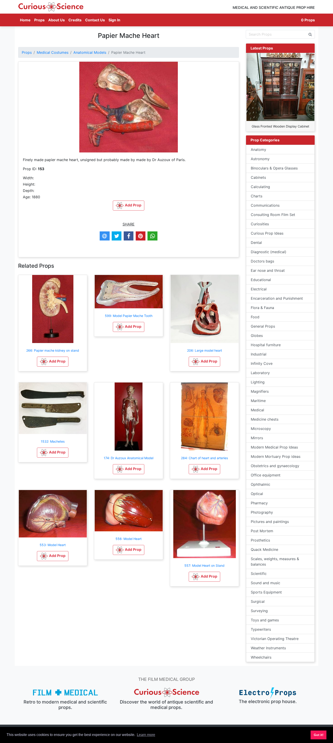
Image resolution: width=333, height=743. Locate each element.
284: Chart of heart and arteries (204, 458)
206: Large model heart (204, 350)
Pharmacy (259, 503)
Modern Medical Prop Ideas (274, 447)
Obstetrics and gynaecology (275, 465)
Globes (257, 335)
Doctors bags (262, 261)
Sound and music (265, 583)
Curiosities (260, 224)
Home (26, 19)
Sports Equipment (266, 592)
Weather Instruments (268, 648)
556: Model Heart (129, 539)
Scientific (259, 573)
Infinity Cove (262, 363)
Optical (257, 493)
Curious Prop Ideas (267, 233)
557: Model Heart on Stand (204, 565)
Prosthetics (260, 540)
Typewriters (261, 629)
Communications (265, 205)
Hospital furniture (266, 345)
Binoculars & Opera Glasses (274, 168)
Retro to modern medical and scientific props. (65, 704)
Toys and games (265, 620)
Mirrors (257, 438)
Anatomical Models (89, 52)
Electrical (259, 289)
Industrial (258, 354)
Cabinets (258, 177)
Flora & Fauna (262, 307)
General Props (263, 326)
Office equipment (265, 475)
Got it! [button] (318, 735)
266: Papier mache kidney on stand (52, 350)
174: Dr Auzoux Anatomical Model (128, 458)
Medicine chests (264, 419)
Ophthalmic (260, 484)
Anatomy (258, 149)
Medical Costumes (52, 52)
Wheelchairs (261, 657)
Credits (75, 20)
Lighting (258, 382)
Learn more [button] (146, 735)
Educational (261, 279)
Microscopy (261, 428)
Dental (256, 242)
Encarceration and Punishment (277, 298)
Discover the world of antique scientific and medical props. (166, 704)
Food (255, 317)
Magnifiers (260, 391)
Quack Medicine (264, 549)
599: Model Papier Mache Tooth (128, 316)
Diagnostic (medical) (268, 252)
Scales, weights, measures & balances (275, 561)
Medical (257, 410)
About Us (56, 20)
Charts (256, 196)
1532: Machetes (53, 441)
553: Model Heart (53, 545)
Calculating (260, 186)
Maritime (258, 400)
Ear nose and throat (268, 270)
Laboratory (260, 372)
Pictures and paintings (270, 521)
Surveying (259, 610)
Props (39, 20)
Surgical (258, 601)
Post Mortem (262, 531)
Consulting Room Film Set (273, 214)
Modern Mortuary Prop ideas (275, 456)
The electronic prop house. (268, 701)
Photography (262, 512)
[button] (52, 362)
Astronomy (260, 159)
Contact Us (95, 20)
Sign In (114, 20)
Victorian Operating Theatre (275, 638)
